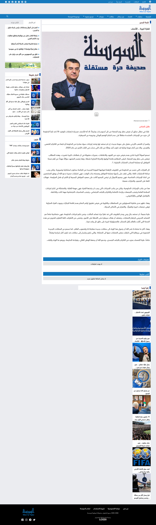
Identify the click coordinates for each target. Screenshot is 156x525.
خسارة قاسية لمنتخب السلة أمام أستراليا (24, 43)
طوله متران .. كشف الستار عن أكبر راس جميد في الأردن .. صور (18, 110)
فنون (36, 139)
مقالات (111, 16)
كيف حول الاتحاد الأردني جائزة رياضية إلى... (142, 470)
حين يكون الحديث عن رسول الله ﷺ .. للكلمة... (142, 339)
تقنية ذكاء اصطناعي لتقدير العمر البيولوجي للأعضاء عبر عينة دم (19, 124)
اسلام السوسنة (85, 508)
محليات (140, 16)
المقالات (136, 1)
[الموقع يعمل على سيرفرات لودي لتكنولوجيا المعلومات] (102, 519)
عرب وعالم (120, 16)
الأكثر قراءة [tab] (15, 22)
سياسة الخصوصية (114, 508)
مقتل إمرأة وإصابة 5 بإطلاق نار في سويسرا (23, 48)
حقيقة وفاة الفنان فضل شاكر (20, 159)
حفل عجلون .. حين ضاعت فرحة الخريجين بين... (143, 445)
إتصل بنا (127, 1)
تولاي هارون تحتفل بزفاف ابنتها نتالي (18, 152)
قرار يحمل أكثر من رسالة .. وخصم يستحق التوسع (142, 496)
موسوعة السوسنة (74, 16)
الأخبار (144, 1)
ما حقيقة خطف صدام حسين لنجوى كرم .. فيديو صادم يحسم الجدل (18, 174)
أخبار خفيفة (33, 74)
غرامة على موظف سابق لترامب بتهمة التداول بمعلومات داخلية (17, 88)
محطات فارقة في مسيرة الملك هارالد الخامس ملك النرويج (17, 95)
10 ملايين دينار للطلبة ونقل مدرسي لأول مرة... (142, 418)
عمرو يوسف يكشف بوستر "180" (19, 145)
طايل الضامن (144, 126)
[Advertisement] (63, 9)
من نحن (110, 1)
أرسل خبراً (119, 1)
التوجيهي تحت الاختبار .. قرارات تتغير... (142, 313)
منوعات (101, 16)
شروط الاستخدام (99, 508)
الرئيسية (148, 16)
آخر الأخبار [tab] (32, 22)
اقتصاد (130, 16)
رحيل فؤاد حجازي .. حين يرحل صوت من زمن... (142, 365)
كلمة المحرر (144, 22)
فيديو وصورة (89, 16)
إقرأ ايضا (144, 287)
